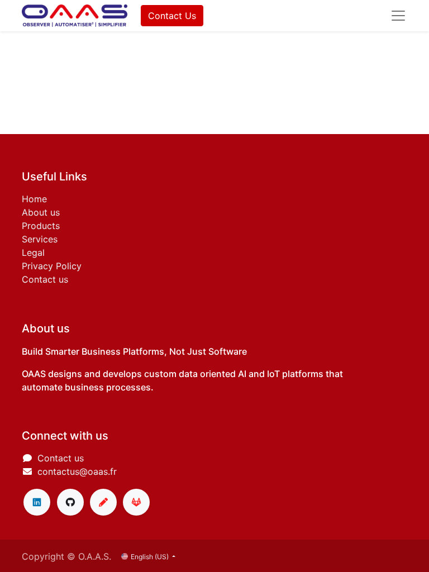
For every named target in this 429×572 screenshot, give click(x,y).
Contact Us (172, 15)
